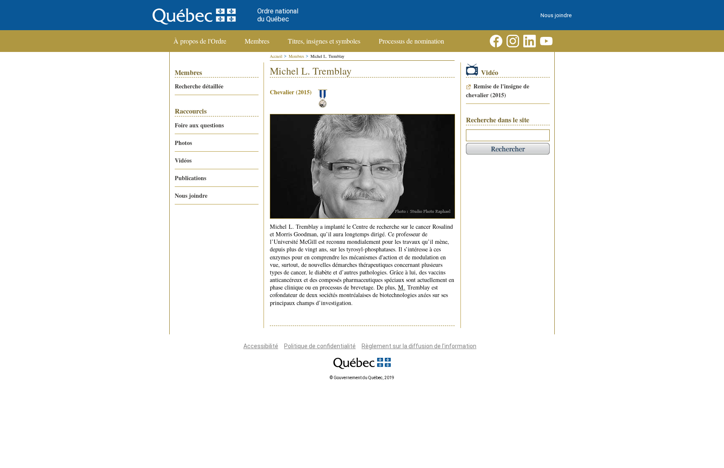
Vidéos (183, 160)
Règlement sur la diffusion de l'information (419, 346)
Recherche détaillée (199, 86)
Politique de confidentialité (320, 346)
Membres (257, 41)
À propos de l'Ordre (199, 41)
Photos (183, 142)
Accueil (276, 56)
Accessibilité (260, 346)
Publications (190, 177)
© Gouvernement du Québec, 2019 (362, 377)
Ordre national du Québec (277, 15)
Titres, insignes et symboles (324, 41)
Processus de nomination (411, 41)
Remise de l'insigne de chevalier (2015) (497, 90)
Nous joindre (555, 15)
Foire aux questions (199, 125)
